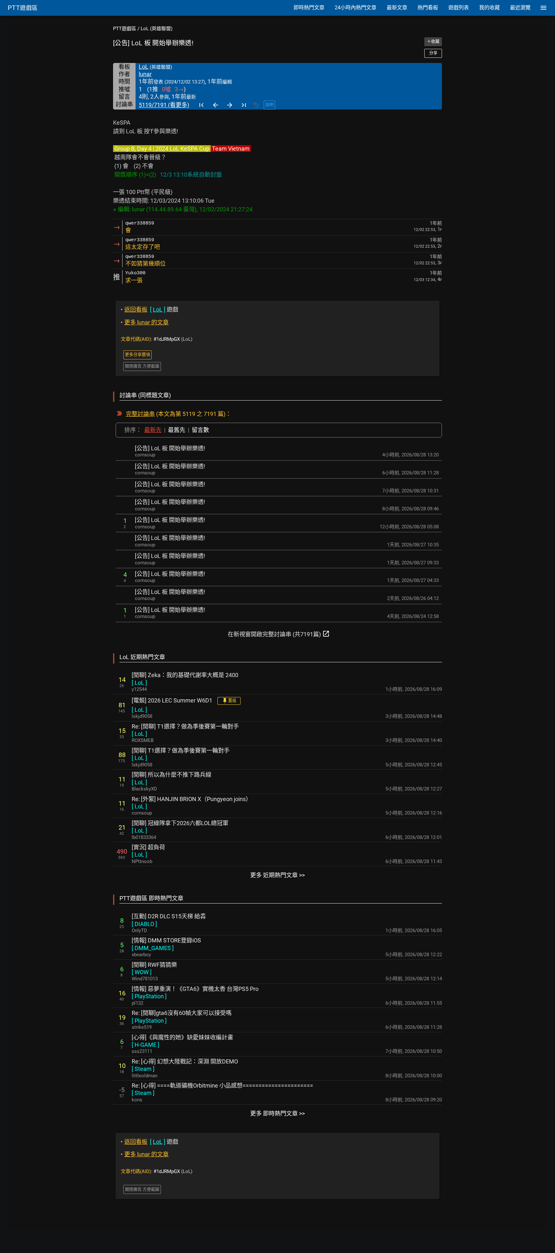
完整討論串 (140, 413)
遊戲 (149, 309)
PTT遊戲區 (124, 28)
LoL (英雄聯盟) (156, 28)
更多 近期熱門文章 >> (277, 875)
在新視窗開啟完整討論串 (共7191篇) (279, 634)
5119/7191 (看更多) (164, 104)
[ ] (139, 682)
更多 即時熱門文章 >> (277, 1113)
